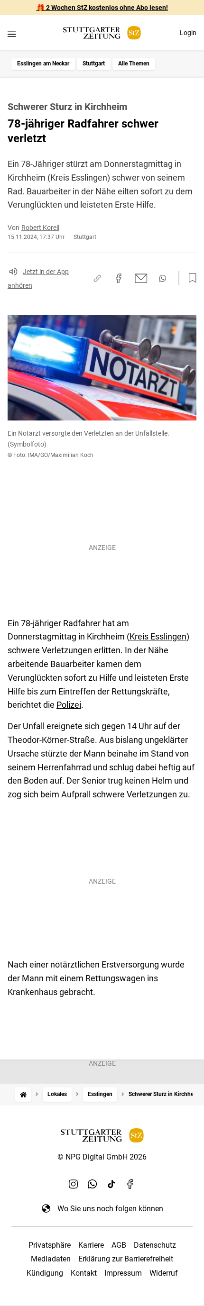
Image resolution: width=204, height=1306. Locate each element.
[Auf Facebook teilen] (118, 278)
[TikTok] (111, 1183)
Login (188, 33)
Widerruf (163, 1273)
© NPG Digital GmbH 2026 (102, 1156)
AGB (118, 1245)
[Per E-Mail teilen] (141, 278)
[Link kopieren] (97, 278)
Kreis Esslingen (158, 636)
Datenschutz (155, 1245)
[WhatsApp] (92, 1183)
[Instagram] (73, 1183)
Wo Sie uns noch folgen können (110, 1208)
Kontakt (84, 1273)
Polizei (68, 705)
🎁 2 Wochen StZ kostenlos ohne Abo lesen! (102, 7)
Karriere (91, 1245)
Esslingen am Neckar (43, 63)
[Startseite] (23, 1094)
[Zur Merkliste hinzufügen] (189, 278)
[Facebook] (130, 1183)
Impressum (123, 1273)
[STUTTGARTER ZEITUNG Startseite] (102, 33)
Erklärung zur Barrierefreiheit (125, 1258)
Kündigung (45, 1273)
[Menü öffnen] (12, 33)
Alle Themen (133, 63)
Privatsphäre (49, 1245)
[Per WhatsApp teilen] (162, 278)
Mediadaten (51, 1258)
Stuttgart (94, 63)
